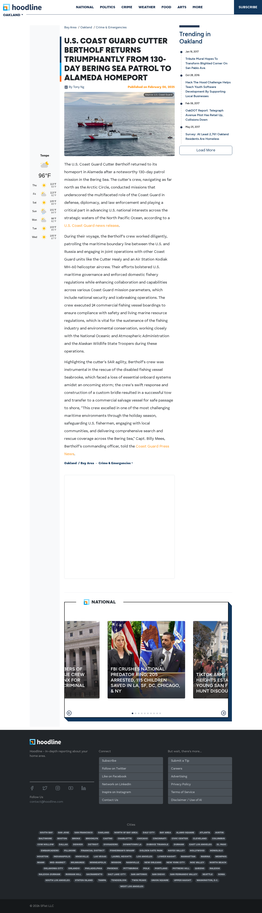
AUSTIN (219, 833)
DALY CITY (149, 833)
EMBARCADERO (50, 851)
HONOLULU (216, 851)
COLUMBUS (218, 839)
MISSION (116, 862)
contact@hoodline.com (46, 801)
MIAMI (40, 862)
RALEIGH (215, 868)
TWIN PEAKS (139, 880)
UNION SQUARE (160, 880)
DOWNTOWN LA (132, 844)
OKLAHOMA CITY (53, 868)
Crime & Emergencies (111, 27)
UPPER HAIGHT (182, 880)
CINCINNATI (159, 839)
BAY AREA (165, 833)
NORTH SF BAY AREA (126, 833)
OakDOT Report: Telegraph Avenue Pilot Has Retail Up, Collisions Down (204, 115)
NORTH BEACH (218, 862)
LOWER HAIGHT (167, 857)
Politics (107, 7)
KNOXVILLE (82, 857)
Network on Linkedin (116, 784)
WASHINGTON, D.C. (207, 880)
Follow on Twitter (114, 768)
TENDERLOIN (118, 880)
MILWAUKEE (78, 862)
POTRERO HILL (181, 868)
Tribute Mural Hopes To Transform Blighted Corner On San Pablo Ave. (206, 63)
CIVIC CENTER (180, 839)
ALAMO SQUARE (185, 833)
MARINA (205, 857)
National (85, 7)
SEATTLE (208, 874)
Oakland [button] (11, 15)
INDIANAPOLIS (62, 857)
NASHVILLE (132, 862)
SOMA (221, 874)
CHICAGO (142, 839)
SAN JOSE (63, 833)
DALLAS (63, 844)
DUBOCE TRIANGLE (157, 844)
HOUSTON (42, 857)
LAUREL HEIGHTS (121, 857)
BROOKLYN (92, 839)
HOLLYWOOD (197, 851)
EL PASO (221, 844)
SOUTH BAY (46, 833)
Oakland (86, 27)
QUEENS (199, 868)
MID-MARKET (57, 862)
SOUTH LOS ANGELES (57, 880)
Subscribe (248, 7)
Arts (181, 7)
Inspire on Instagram (116, 792)
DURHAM (179, 844)
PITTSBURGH (130, 868)
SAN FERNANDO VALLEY (183, 874)
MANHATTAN (188, 857)
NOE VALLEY (197, 862)
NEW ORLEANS (152, 862)
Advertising (179, 776)
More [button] (198, 7)
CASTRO (107, 839)
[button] (69, 713)
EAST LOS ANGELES (200, 844)
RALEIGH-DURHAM (49, 874)
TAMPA (102, 880)
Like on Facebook (114, 776)
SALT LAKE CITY (117, 874)
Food (166, 7)
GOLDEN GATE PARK (151, 851)
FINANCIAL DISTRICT (93, 851)
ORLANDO (74, 868)
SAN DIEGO (158, 874)
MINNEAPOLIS (98, 862)
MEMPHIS (221, 857)
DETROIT (93, 844)
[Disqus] (119, 526)
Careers (176, 768)
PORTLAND (161, 868)
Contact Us (110, 800)
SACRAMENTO (94, 874)
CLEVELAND (200, 839)
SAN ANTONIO (139, 874)
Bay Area (70, 27)
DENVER (78, 844)
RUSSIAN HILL (73, 874)
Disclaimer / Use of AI (186, 800)
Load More (205, 150)
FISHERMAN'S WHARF (122, 851)
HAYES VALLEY (176, 851)
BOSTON (62, 839)
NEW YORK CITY (175, 862)
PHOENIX (112, 868)
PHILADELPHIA (93, 868)
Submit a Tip (180, 760)
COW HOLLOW (45, 844)
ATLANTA (205, 833)
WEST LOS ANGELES (131, 886)
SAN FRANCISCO (83, 833)
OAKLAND (103, 833)
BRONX (76, 839)
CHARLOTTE (125, 839)
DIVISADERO (111, 844)
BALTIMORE (45, 839)
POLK (146, 868)
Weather (146, 7)
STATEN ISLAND (84, 880)
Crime (126, 7)
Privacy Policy (181, 784)
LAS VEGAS (100, 857)
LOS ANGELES (144, 857)
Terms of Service (183, 792)
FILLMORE (70, 851)
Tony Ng (76, 87)
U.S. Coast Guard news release (91, 226)
